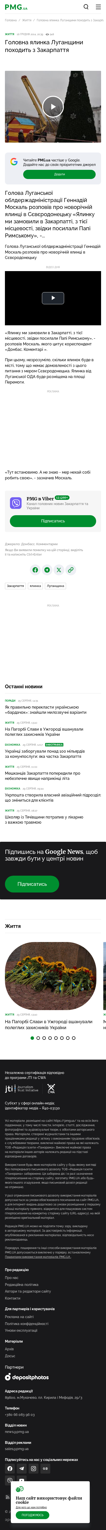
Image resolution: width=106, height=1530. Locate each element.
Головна (11, 20)
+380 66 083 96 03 (20, 1415)
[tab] (32, 1038)
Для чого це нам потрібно (31, 1507)
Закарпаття (15, 586)
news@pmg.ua (17, 1432)
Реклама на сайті (19, 1317)
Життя (26, 20)
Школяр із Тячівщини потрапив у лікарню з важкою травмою (44, 820)
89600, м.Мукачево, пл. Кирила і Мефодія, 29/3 (43, 1398)
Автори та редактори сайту (28, 1291)
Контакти (12, 1298)
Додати (59, 174)
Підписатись (53, 521)
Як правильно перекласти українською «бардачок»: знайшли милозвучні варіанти (46, 710)
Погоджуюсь (32, 1515)
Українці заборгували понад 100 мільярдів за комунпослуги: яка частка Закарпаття (45, 754)
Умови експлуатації (21, 1330)
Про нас (11, 1278)
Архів (9, 1349)
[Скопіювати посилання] (70, 569)
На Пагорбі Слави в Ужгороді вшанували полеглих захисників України (44, 732)
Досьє (10, 1356)
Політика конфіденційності (26, 1324)
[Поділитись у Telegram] (47, 569)
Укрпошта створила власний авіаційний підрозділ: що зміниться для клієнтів (53, 798)
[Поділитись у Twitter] (58, 569)
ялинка (35, 586)
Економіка (12, 744)
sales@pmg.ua (17, 1449)
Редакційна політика (21, 1285)
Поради (10, 700)
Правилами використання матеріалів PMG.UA (38, 1257)
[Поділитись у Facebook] (35, 569)
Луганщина (55, 586)
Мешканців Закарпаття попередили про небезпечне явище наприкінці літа (42, 776)
